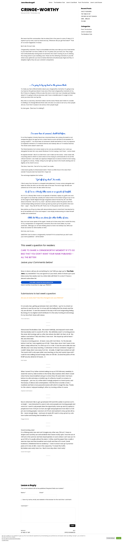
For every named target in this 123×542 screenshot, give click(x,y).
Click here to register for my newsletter (41, 282)
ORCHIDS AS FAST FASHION (89, 16)
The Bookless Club (59, 2)
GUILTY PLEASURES (86, 11)
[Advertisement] (48, 26)
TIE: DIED (83, 21)
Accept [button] (118, 538)
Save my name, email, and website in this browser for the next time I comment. (47, 499)
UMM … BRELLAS (85, 19)
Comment (24, 506)
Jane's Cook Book (86, 32)
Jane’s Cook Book (71, 2)
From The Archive (83, 2)
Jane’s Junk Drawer (96, 2)
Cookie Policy (5, 540)
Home (50, 2)
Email (42, 492)
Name (23, 492)
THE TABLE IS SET (85, 14)
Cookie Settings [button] (110, 538)
